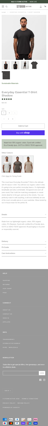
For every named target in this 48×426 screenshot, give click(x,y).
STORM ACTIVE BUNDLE (11, 343)
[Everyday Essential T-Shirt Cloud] (7, 172)
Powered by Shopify (11, 407)
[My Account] (39, 6)
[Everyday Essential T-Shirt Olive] (18, 172)
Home (4, 12)
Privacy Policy (9, 403)
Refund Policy (24, 403)
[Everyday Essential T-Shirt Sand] (28, 172)
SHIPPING (6, 280)
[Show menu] (3, 6)
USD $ (7, 390)
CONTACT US (7, 314)
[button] (7, 99)
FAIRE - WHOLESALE (10, 347)
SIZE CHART (7, 288)
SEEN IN (6, 318)
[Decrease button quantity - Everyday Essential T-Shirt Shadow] (4, 119)
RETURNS (6, 284)
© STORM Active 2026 (11, 398)
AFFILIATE (6, 322)
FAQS (5, 292)
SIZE (3, 109)
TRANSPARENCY (9, 339)
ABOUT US (6, 310)
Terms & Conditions (30, 398)
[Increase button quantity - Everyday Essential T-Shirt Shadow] (12, 119)
